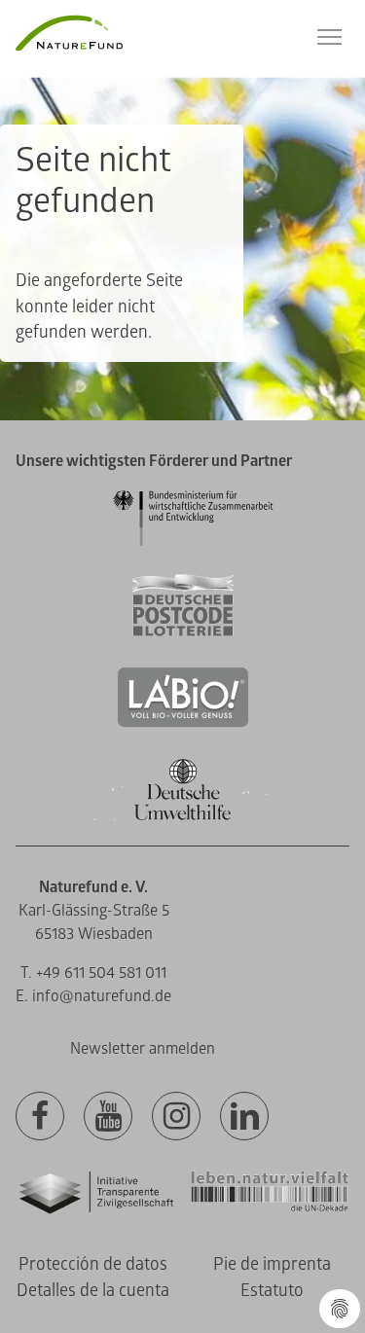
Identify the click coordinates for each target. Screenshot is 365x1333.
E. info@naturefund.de (93, 996)
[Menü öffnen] (329, 37)
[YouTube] (108, 1117)
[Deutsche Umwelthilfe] (183, 817)
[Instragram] (176, 1117)
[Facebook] (40, 1117)
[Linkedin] (244, 1117)
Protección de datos (92, 1264)
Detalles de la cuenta (93, 1290)
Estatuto (272, 1290)
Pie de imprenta (272, 1264)
